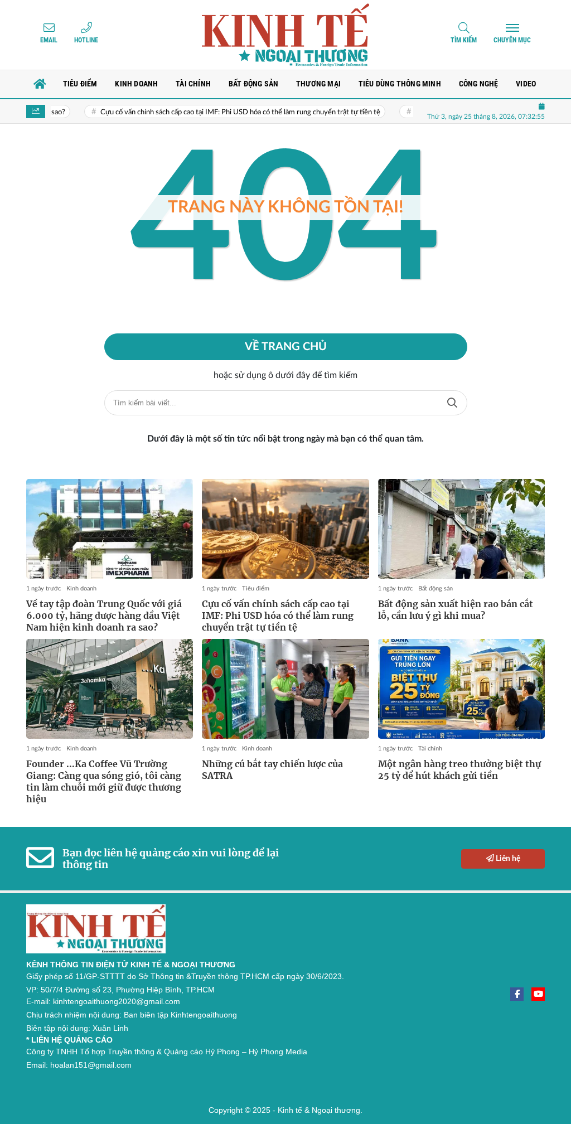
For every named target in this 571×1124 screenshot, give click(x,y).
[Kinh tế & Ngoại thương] (285, 35)
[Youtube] (538, 994)
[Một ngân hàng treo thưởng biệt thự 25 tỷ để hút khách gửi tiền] (461, 689)
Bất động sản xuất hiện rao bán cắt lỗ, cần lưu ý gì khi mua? (455, 609)
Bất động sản (435, 588)
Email (48, 40)
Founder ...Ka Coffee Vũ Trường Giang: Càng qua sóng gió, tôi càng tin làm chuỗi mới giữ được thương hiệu (103, 781)
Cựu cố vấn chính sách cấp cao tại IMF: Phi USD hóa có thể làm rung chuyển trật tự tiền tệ (222, 112)
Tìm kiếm (464, 40)
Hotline (86, 40)
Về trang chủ (286, 346)
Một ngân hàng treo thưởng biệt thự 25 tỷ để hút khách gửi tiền (459, 769)
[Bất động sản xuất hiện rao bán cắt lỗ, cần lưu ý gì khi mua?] (461, 529)
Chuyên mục (512, 40)
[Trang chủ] (40, 84)
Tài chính (430, 748)
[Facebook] (517, 994)
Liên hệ (507, 859)
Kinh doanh (81, 588)
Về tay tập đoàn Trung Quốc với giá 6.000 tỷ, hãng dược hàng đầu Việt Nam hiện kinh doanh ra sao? (104, 615)
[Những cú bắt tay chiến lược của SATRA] (285, 689)
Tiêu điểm (255, 588)
